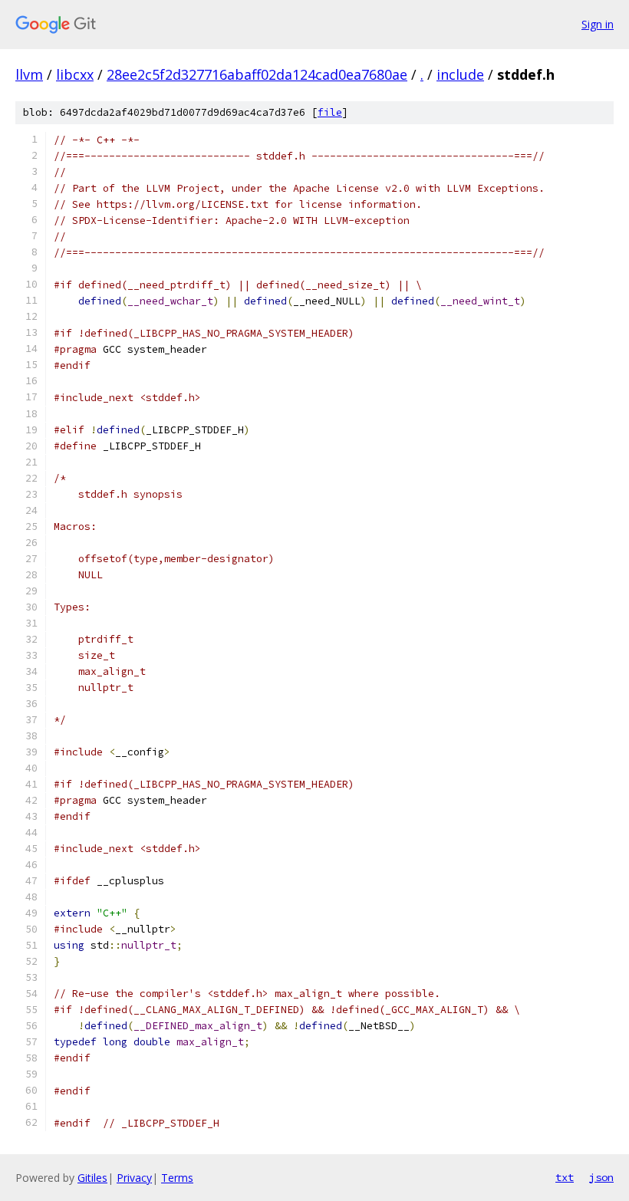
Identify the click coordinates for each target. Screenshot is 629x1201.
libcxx (75, 74)
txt (564, 1177)
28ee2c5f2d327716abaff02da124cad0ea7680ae (257, 74)
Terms (177, 1177)
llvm (29, 74)
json (601, 1177)
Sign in (597, 24)
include (460, 74)
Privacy (134, 1177)
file (330, 112)
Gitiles (92, 1177)
